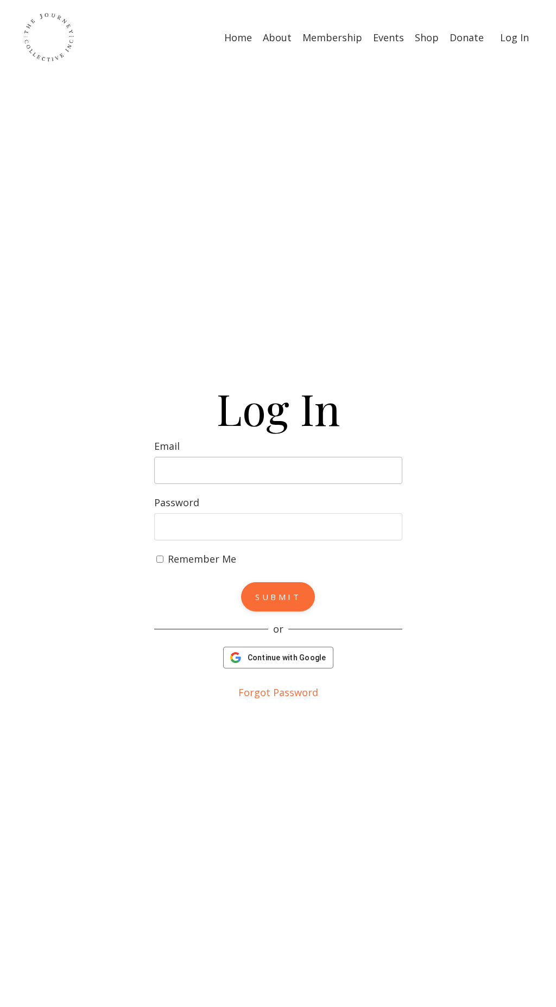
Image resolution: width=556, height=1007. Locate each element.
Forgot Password (278, 692)
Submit (278, 596)
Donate (467, 37)
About (277, 37)
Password (176, 502)
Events (388, 37)
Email (167, 445)
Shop (427, 37)
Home (238, 37)
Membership (332, 37)
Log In (514, 37)
